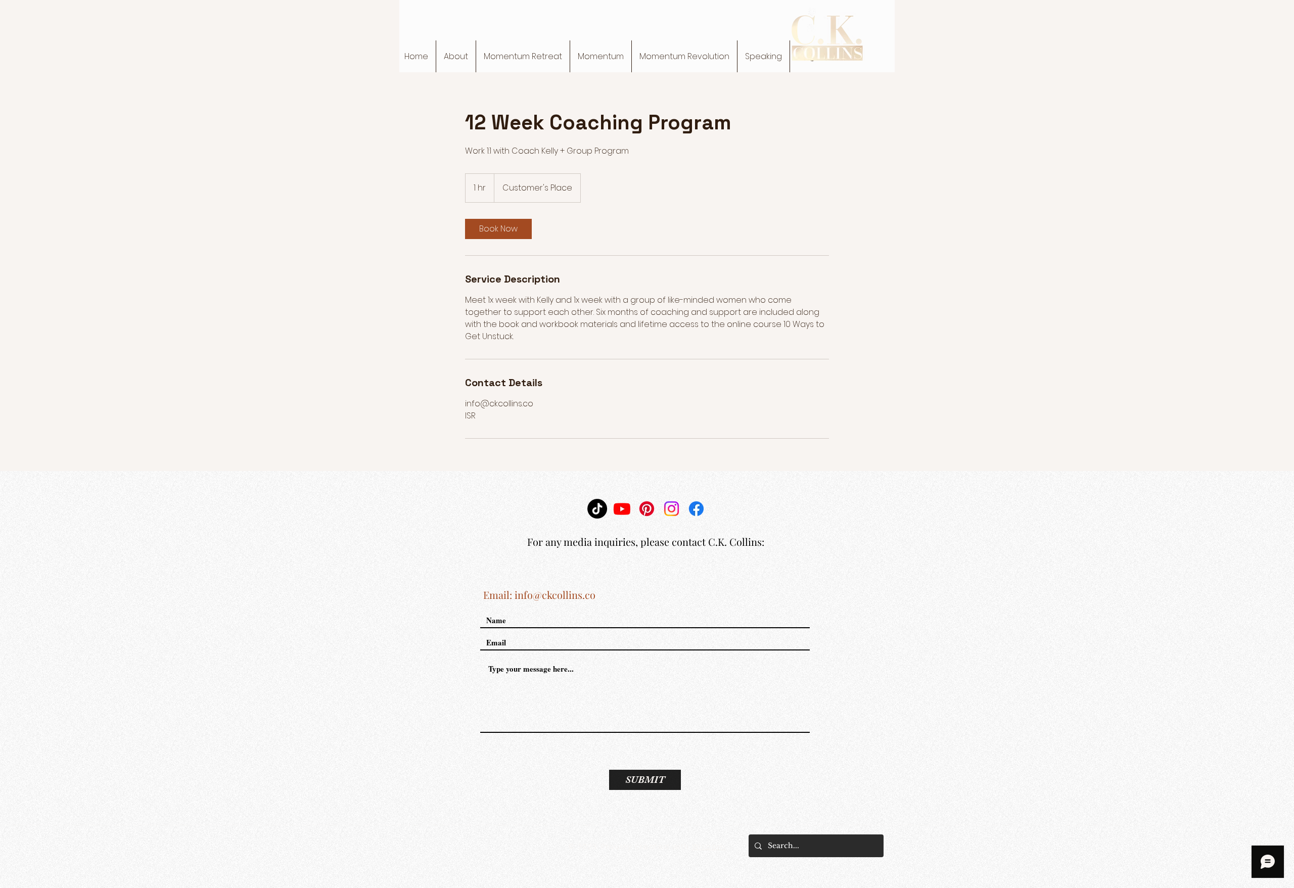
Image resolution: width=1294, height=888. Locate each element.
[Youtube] (622, 509)
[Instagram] (671, 509)
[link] (498, 229)
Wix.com (709, 847)
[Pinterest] (647, 509)
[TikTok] (597, 509)
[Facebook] (696, 509)
